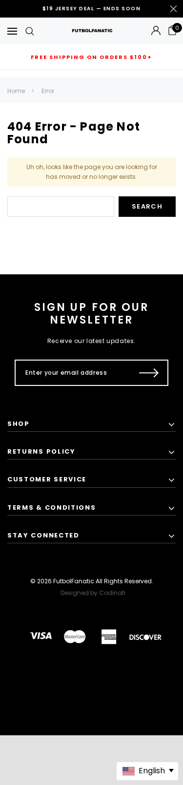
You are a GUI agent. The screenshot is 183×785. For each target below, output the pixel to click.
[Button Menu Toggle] (12, 31)
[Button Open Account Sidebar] (156, 31)
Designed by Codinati (93, 593)
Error (47, 91)
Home (16, 91)
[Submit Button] (149, 373)
